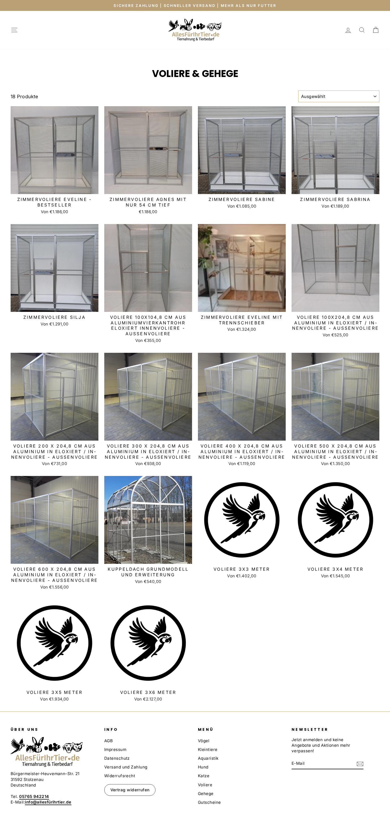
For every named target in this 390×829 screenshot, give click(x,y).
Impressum (115, 749)
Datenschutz (117, 758)
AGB (108, 740)
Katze (203, 775)
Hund (203, 767)
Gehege (206, 793)
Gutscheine (209, 802)
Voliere (205, 784)
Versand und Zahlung (126, 767)
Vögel (203, 740)
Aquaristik (208, 758)
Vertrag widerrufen (130, 789)
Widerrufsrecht (119, 775)
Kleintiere (208, 749)
